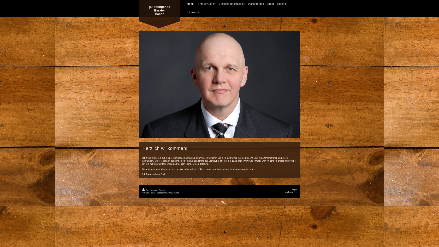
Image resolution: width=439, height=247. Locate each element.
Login (294, 190)
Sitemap (162, 190)
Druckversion (151, 190)
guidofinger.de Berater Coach (159, 10)
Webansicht (291, 192)
